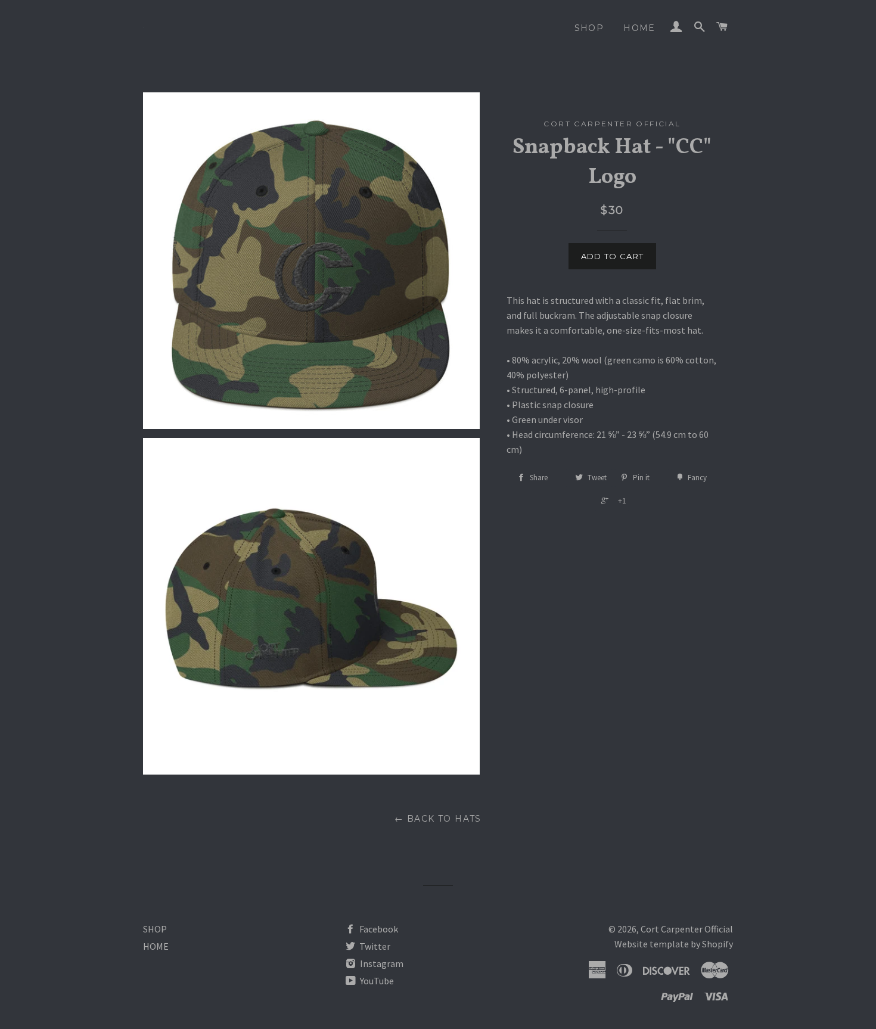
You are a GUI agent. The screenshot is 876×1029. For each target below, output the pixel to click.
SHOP (589, 28)
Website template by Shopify (673, 944)
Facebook (378, 929)
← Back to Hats (438, 818)
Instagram (380, 963)
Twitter (374, 946)
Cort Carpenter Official (687, 929)
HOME (639, 28)
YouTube (376, 981)
